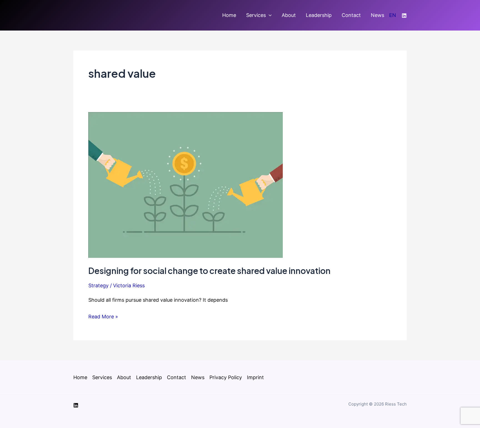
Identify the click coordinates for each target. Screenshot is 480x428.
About (289, 15)
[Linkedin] (404, 15)
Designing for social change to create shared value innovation (209, 270)
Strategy (98, 285)
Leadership (319, 15)
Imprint (255, 377)
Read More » (103, 317)
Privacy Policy (225, 377)
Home (229, 15)
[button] (269, 15)
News (377, 15)
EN (392, 15)
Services (256, 15)
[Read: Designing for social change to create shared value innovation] (185, 184)
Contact (351, 15)
